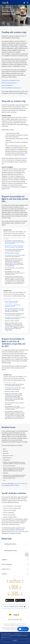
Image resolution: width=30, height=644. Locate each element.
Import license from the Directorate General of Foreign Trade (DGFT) (14, 246)
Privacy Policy (25, 634)
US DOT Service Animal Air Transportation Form (12, 302)
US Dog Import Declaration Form (13, 308)
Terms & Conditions (5, 635)
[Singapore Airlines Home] (5, 4)
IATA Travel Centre (16, 531)
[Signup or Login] (26, 2)
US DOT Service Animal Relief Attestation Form (12, 305)
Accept (15, 640)
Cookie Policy (8, 637)
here (6, 189)
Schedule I (11, 263)
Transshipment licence (10, 255)
